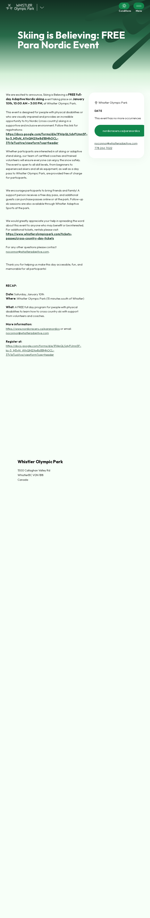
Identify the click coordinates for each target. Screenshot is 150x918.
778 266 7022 (103, 148)
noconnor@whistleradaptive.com (116, 143)
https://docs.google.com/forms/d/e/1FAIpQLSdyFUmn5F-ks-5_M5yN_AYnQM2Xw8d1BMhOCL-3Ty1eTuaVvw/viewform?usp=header (43, 350)
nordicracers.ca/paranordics (121, 131)
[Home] (21, 7)
